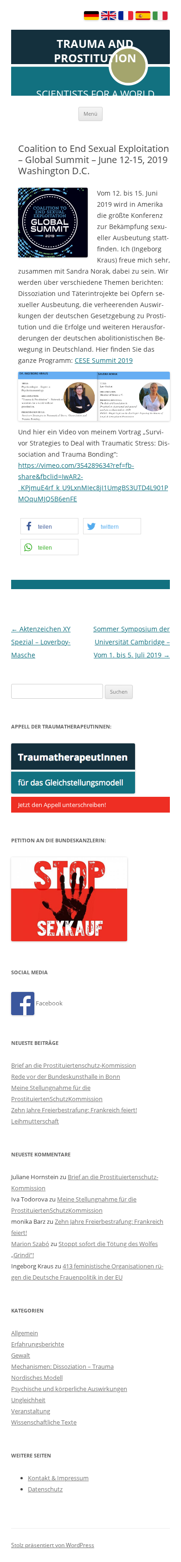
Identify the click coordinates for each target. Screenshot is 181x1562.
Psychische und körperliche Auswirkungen (69, 1389)
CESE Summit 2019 (104, 360)
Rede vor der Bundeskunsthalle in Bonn (65, 1076)
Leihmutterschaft (35, 1121)
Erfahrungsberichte (37, 1344)
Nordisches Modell (37, 1377)
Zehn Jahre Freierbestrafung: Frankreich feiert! (74, 1110)
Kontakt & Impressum (58, 1478)
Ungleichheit (28, 1400)
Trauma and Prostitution (95, 51)
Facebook (48, 1003)
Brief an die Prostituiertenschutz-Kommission (73, 1065)
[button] (49, 526)
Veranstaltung (30, 1411)
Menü (90, 113)
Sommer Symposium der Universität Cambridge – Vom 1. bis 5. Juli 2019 (131, 641)
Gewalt (20, 1355)
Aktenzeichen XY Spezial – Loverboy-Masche (41, 641)
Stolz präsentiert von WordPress (52, 1545)
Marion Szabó (30, 1244)
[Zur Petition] (69, 939)
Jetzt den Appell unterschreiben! (62, 805)
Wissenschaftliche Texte (44, 1422)
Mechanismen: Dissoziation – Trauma (62, 1366)
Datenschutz (45, 1489)
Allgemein (24, 1333)
